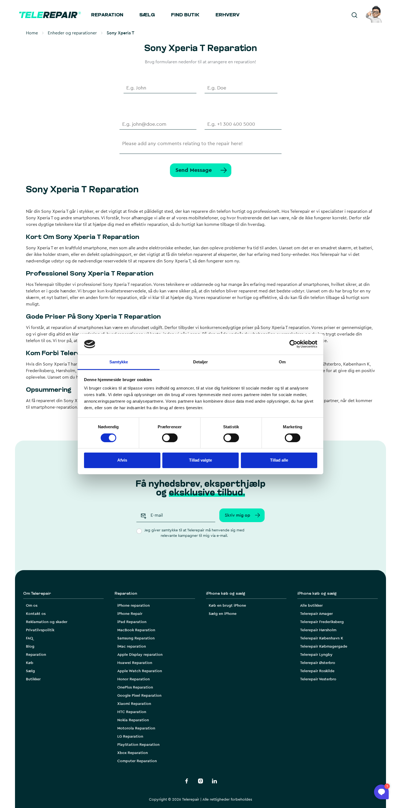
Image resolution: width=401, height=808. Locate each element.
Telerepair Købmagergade (323, 646)
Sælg (147, 15)
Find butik (185, 15)
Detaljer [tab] (200, 362)
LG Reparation (130, 736)
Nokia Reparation (133, 720)
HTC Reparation (131, 712)
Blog (30, 646)
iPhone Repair (129, 614)
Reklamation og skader (46, 622)
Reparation (107, 15)
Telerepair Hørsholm (318, 630)
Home (32, 33)
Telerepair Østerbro (317, 663)
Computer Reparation (137, 761)
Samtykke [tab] (118, 362)
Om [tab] (282, 362)
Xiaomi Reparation (134, 704)
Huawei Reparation (134, 663)
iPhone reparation (133, 606)
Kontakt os (36, 614)
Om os (31, 606)
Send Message (193, 170)
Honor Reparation (133, 679)
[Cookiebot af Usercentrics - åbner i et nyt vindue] (293, 344)
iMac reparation (131, 646)
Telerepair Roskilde (317, 671)
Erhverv (228, 15)
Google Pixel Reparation (139, 696)
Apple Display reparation (140, 655)
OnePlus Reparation (135, 687)
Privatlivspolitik (40, 630)
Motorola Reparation (136, 728)
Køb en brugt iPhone (227, 606)
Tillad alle (279, 460)
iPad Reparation (131, 622)
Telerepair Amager (316, 614)
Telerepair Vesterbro (318, 679)
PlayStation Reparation (138, 745)
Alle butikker (311, 606)
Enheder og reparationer (72, 33)
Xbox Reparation (132, 753)
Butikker (33, 679)
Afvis (122, 460)
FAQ (29, 638)
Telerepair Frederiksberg (322, 622)
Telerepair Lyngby (316, 655)
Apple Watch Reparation (139, 671)
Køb (29, 663)
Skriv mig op (237, 515)
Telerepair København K (321, 638)
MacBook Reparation (136, 630)
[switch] (170, 437)
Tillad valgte (200, 460)
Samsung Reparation (136, 638)
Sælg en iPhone (223, 614)
